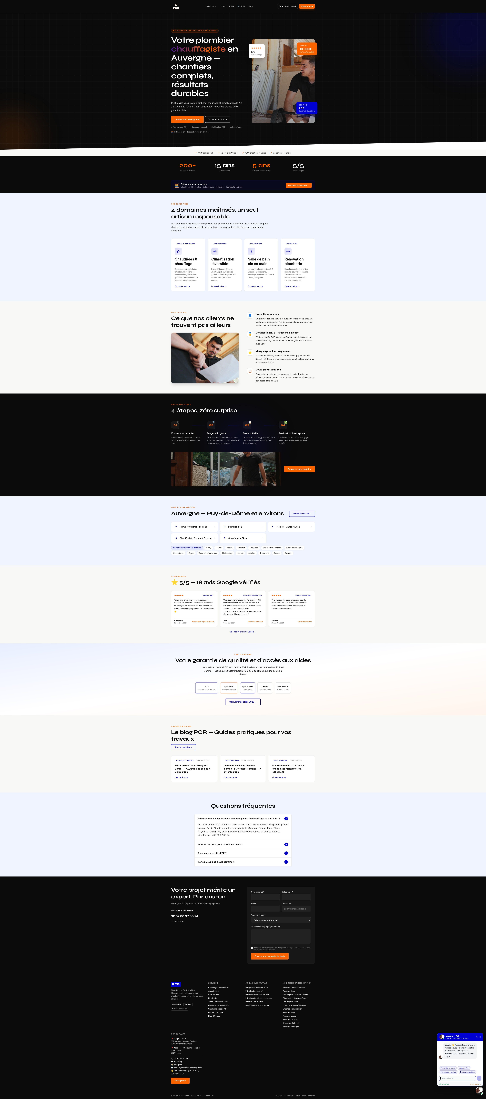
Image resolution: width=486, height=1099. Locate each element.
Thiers (219, 548)
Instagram (178, 1065)
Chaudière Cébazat (291, 1023)
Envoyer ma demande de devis (270, 956)
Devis (298, 1095)
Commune (286, 903)
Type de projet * (258, 915)
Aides (231, 6)
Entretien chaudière (467, 1072)
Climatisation (213, 991)
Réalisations (289, 1095)
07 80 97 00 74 (289, 6)
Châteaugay (227, 553)
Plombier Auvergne (294, 548)
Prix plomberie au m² (254, 991)
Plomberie (212, 998)
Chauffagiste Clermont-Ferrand (295, 995)
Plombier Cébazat (290, 1019)
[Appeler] (477, 1037)
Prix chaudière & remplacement (259, 998)
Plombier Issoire (289, 1016)
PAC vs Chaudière (215, 1012)
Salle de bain (213, 995)
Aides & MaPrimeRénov (218, 1002)
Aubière (251, 553)
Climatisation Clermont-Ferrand (187, 548)
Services (210, 6)
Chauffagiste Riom (290, 1002)
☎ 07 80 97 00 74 (184, 916)
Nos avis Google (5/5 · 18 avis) (186, 1071)
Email (253, 903)
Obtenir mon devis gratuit (187, 119)
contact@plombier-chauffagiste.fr (188, 1068)
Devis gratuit (307, 6)
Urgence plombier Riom (292, 1009)
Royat (191, 553)
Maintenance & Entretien (218, 1005)
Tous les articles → (183, 747)
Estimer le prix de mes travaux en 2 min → (190, 132)
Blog (251, 6)
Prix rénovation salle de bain (257, 995)
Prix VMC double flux (254, 1002)
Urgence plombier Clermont (294, 1005)
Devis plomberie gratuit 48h (257, 1005)
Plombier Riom (289, 991)
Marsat (240, 553)
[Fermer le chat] (479, 1090)
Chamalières (178, 553)
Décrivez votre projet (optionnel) (265, 926)
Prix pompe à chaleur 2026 (257, 987)
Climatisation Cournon (272, 548)
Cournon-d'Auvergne (208, 553)
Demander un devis (448, 1068)
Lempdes (254, 548)
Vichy (208, 548)
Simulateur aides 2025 (217, 1009)
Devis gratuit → (475, 1084)
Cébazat (241, 548)
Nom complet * (257, 892)
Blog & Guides (214, 1016)
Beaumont (264, 553)
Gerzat (277, 553)
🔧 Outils (241, 6)
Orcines (288, 553)
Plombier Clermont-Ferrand (294, 987)
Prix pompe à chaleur (448, 1072)
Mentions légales (308, 1095)
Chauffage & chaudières (218, 987)
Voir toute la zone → (302, 514)
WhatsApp (178, 1062)
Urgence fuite (464, 1068)
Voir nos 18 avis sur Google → (243, 632)
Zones (222, 6)
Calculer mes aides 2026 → (243, 702)
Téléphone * (287, 892)
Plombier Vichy (289, 1012)
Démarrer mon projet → (299, 469)
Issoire (229, 548)
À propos (279, 1095)
